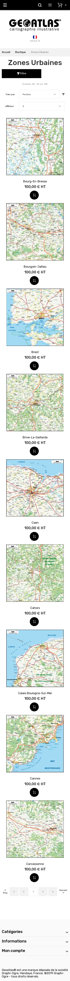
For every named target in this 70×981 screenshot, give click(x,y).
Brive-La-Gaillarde (35, 437)
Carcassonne (35, 864)
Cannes (35, 778)
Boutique (20, 52)
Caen (35, 522)
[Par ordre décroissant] (63, 94)
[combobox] (39, 94)
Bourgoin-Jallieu (35, 266)
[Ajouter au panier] (34, 195)
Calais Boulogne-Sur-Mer (35, 693)
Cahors (35, 608)
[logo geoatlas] (35, 17)
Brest (35, 352)
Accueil (6, 52)
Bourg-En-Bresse (35, 181)
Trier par (10, 94)
